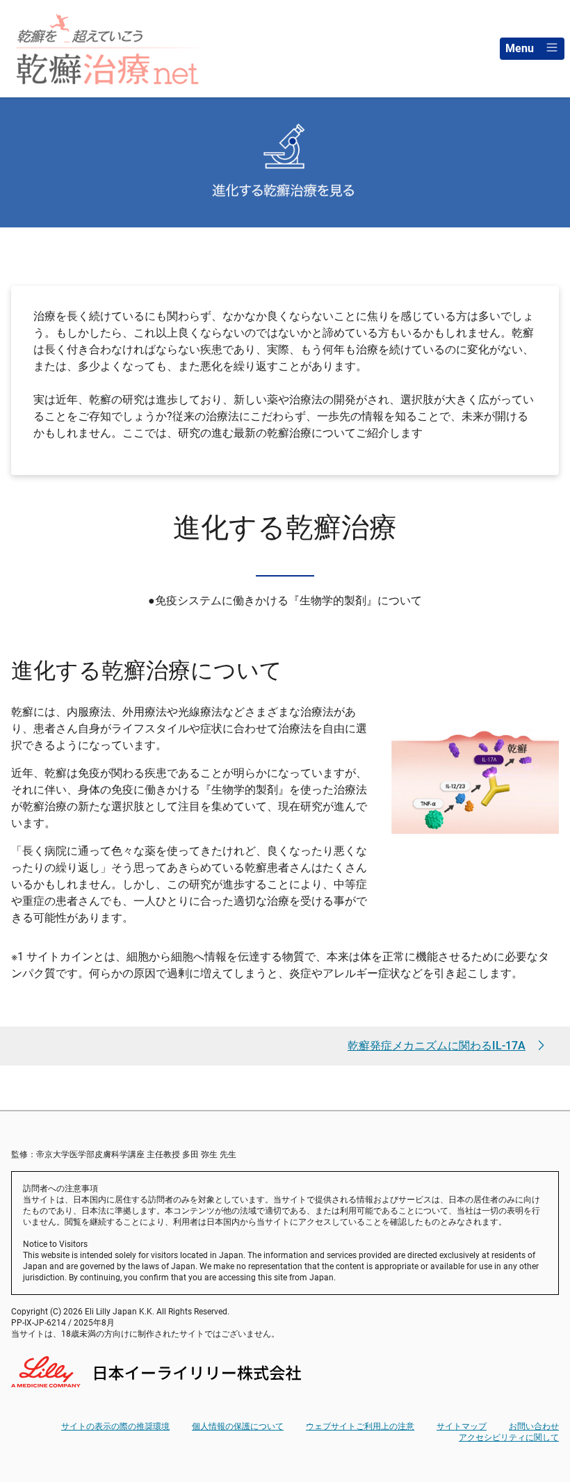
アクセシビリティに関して (509, 1437)
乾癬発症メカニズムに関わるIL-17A (437, 1045)
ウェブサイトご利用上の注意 (360, 1426)
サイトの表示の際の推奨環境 (115, 1426)
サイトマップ (462, 1426)
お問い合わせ (534, 1426)
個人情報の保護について (238, 1426)
